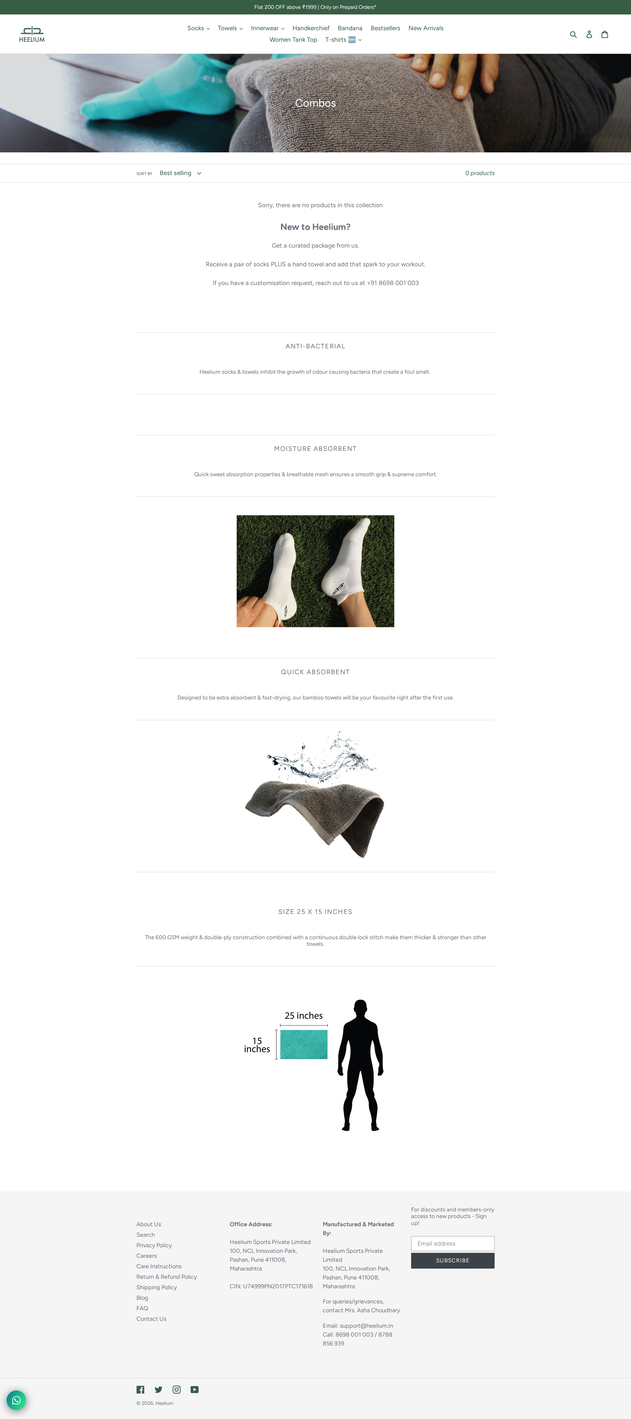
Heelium (164, 1403)
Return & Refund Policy (166, 1276)
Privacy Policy (154, 1245)
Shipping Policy (156, 1287)
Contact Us (151, 1318)
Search (145, 1234)
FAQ (142, 1308)
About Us (148, 1224)
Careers (146, 1255)
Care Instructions (158, 1266)
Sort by (144, 173)
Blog (142, 1297)
